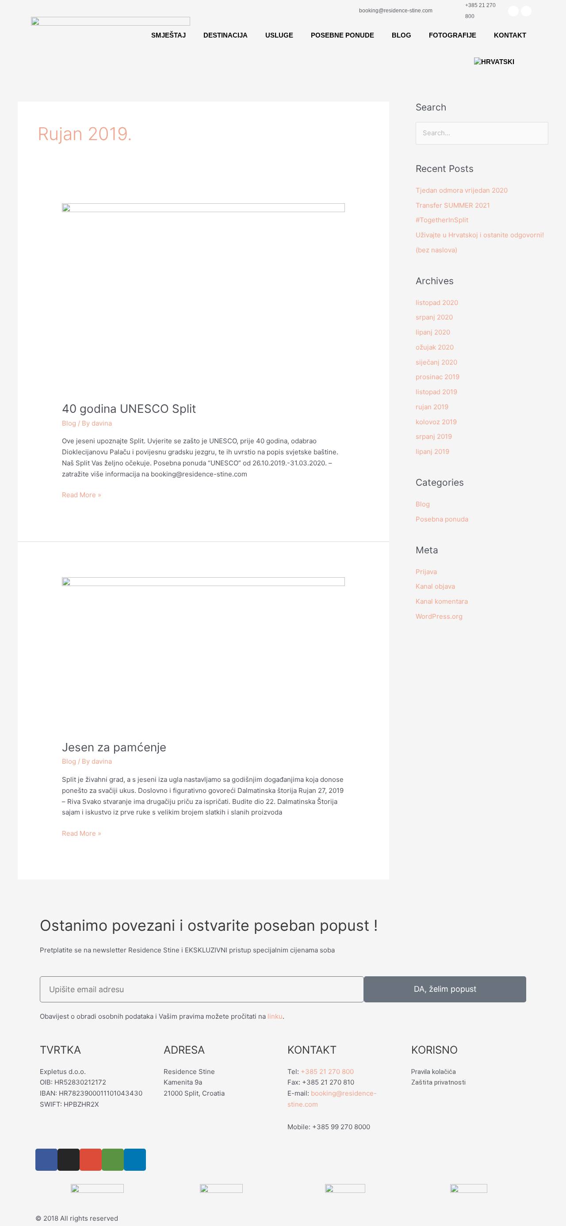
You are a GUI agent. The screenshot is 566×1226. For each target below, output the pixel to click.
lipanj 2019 (432, 451)
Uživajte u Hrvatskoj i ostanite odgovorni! (480, 235)
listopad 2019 (436, 392)
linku (275, 1016)
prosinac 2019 (437, 377)
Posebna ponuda (442, 519)
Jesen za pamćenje (114, 747)
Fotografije (452, 35)
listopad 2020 (437, 302)
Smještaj (168, 35)
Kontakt (510, 35)
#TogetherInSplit (442, 220)
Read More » (81, 494)
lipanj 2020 (433, 332)
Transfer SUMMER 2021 (453, 205)
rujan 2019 (432, 407)
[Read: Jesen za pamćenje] (203, 653)
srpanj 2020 (434, 317)
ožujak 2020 (435, 347)
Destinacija (225, 35)
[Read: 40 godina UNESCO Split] (203, 297)
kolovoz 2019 (436, 422)
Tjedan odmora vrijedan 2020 (462, 190)
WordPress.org (439, 616)
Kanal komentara (442, 601)
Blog (401, 35)
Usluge (279, 35)
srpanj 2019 (434, 436)
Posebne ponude (342, 35)
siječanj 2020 (436, 362)
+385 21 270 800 (327, 1071)
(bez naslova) (436, 250)
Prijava (426, 571)
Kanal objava (435, 586)
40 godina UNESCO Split (129, 408)
